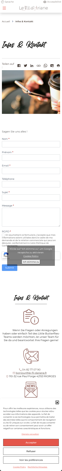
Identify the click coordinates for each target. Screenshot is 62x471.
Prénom (7, 152)
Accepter (31, 442)
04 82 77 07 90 (31, 369)
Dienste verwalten (30, 434)
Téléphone (8, 178)
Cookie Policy (19, 467)
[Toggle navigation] (4, 8)
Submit (9, 267)
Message (8, 205)
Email (6, 165)
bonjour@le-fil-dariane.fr (31, 372)
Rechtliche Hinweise (38, 467)
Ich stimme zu (31, 261)
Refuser (31, 451)
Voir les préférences (31, 459)
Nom (6, 138)
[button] (57, 402)
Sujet (6, 192)
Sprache (9, 1)
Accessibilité (54, 1)
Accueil (6, 21)
